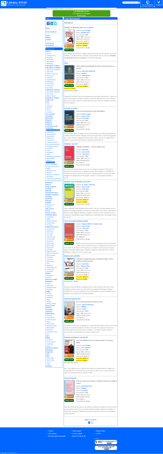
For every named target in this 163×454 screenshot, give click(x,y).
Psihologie (49, 281)
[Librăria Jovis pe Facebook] (48, 23)
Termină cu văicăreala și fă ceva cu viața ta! (79, 27)
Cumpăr (70, 46)
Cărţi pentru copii (51, 126)
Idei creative (50, 209)
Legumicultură (51, 79)
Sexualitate (49, 309)
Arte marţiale (50, 114)
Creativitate (50, 140)
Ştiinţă (48, 338)
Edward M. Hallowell (88, 71)
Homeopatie (50, 247)
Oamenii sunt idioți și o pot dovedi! (76, 337)
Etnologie (49, 197)
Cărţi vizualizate (51, 32)
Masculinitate (51, 158)
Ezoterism (49, 198)
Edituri (48, 37)
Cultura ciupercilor (52, 73)
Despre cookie (100, 431)
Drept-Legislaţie (51, 186)
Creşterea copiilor (52, 142)
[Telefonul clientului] (148, 2)
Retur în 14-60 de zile (79, 436)
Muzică (49, 108)
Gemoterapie (50, 243)
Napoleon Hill (86, 224)
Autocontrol (50, 132)
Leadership (50, 59)
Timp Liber (49, 352)
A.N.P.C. (98, 433)
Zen (48, 334)
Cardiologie (50, 217)
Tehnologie (49, 350)
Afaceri (48, 51)
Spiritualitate (50, 313)
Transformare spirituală (54, 178)
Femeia (84, 309)
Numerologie (51, 324)
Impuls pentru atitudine (72, 256)
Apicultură (50, 71)
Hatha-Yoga (50, 358)
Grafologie (50, 344)
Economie (50, 340)
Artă (47, 102)
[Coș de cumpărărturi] (159, 2)
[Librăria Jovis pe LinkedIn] (51, 23)
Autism (49, 283)
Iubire (48, 154)
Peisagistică (50, 82)
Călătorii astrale (51, 319)
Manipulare (50, 275)
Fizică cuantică (51, 342)
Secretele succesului (70, 108)
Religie (48, 291)
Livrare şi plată (77, 433)
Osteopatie (50, 257)
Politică (48, 273)
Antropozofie (51, 317)
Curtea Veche (85, 116)
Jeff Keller (85, 149)
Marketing (50, 63)
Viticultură (50, 86)
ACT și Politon (85, 347)
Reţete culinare (51, 96)
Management (50, 61)
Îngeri (48, 321)
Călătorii (49, 124)
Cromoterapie (51, 239)
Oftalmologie (51, 223)
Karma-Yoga (50, 360)
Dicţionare (49, 182)
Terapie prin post (52, 267)
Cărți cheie (85, 118)
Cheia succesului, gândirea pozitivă (76, 221)
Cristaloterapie (51, 237)
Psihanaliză (50, 285)
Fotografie (50, 106)
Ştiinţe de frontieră (52, 348)
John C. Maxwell (88, 184)
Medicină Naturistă (52, 227)
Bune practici (51, 205)
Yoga (47, 356)
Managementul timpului (54, 156)
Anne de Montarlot (88, 304)
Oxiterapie (50, 259)
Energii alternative (52, 192)
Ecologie (48, 188)
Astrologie (49, 116)
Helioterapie (50, 245)
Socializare (50, 176)
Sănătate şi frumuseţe (53, 174)
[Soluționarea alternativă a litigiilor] (105, 444)
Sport (47, 336)
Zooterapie (50, 271)
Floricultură (50, 76)
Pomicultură (50, 84)
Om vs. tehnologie (52, 164)
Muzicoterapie (51, 255)
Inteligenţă (50, 152)
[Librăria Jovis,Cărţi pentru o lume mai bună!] (4, 3)
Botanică (49, 122)
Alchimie (49, 315)
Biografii (49, 120)
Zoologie (49, 366)
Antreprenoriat (51, 55)
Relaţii (49, 168)
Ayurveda (49, 235)
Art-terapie (50, 233)
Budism (49, 293)
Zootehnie (50, 88)
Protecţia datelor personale (56, 436)
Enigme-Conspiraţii (52, 194)
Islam (48, 299)
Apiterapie (50, 231)
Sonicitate (49, 311)
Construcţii (49, 128)
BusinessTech (85, 32)
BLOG (48, 28)
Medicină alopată (51, 215)
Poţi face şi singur (51, 279)
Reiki (48, 263)
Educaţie (49, 190)
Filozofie (49, 200)
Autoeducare (50, 136)
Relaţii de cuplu (51, 170)
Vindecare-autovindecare (54, 180)
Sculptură (49, 112)
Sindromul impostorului (72, 299)
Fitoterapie (50, 241)
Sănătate (49, 307)
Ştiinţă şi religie (51, 303)
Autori (48, 35)
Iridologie (50, 249)
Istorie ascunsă (51, 213)
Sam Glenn (85, 264)
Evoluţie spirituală (52, 146)
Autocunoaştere (51, 134)
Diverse (48, 184)
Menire (49, 160)
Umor (48, 354)
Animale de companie (52, 98)
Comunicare (50, 138)
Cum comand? (76, 431)
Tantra (48, 362)
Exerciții (84, 390)
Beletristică (49, 118)
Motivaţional (50, 162)
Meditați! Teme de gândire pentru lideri (77, 182)
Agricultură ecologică (53, 65)
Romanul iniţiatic (52, 326)
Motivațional (86, 75)
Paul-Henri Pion (87, 386)
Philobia (84, 307)
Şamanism (50, 330)
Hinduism (49, 297)
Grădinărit (50, 78)
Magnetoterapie (51, 251)
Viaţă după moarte (52, 332)
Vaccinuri (49, 225)
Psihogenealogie (52, 287)
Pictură (49, 110)
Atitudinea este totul (71, 144)
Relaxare (49, 172)
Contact (50, 431)
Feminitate (50, 148)
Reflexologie (50, 261)
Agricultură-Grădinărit (53, 67)
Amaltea (84, 73)
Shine (66, 63)
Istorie (48, 211)
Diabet (49, 219)
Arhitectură (49, 100)
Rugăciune (50, 265)
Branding (49, 57)
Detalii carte (69, 50)
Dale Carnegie (86, 114)
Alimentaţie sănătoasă (53, 90)
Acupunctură (50, 229)
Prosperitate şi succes (53, 166)
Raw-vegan (50, 94)
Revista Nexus (50, 305)
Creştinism (50, 295)
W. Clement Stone (96, 224)
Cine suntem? (52, 433)
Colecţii (48, 39)
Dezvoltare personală (53, 130)
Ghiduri (48, 203)
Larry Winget (86, 30)
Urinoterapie (50, 269)
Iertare (49, 150)
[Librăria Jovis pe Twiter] (55, 23)
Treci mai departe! (70, 378)
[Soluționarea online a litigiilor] (105, 450)
